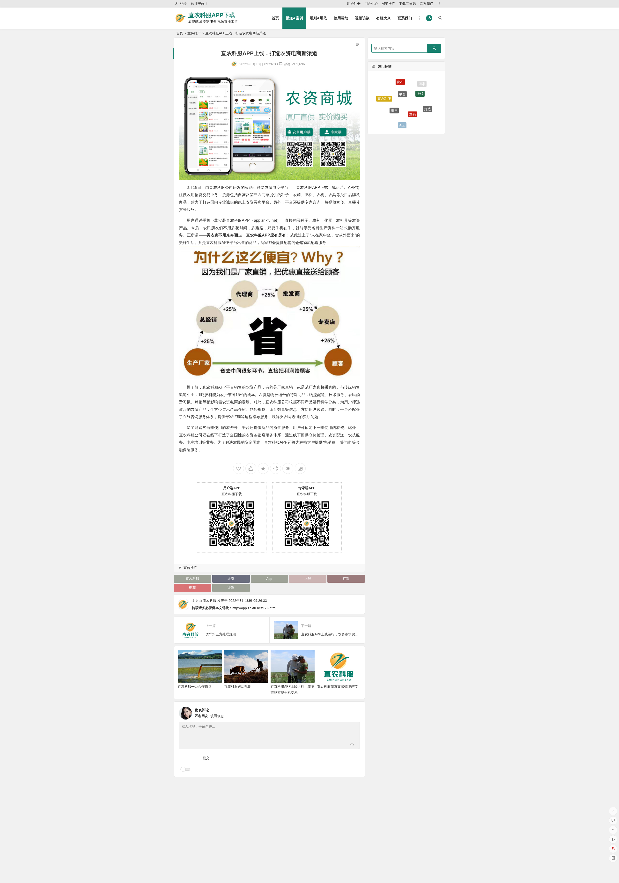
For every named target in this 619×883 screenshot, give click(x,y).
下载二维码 (407, 4)
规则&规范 (318, 18)
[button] (429, 18)
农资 (231, 579)
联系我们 (426, 4)
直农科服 (192, 579)
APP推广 (388, 4)
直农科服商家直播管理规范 (337, 687)
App (269, 579)
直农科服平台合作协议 (195, 686)
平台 (402, 79)
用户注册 (354, 4)
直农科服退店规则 (237, 686)
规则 (419, 114)
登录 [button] (183, 4)
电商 (192, 587)
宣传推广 (194, 33)
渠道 (231, 587)
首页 (275, 18)
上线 (307, 579)
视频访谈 (362, 18)
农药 (412, 93)
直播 (386, 110)
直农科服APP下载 (211, 15)
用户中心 (371, 4)
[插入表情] (352, 745)
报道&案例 (294, 18)
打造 (346, 579)
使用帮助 (341, 18)
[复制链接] (287, 468)
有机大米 (383, 18)
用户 (394, 91)
